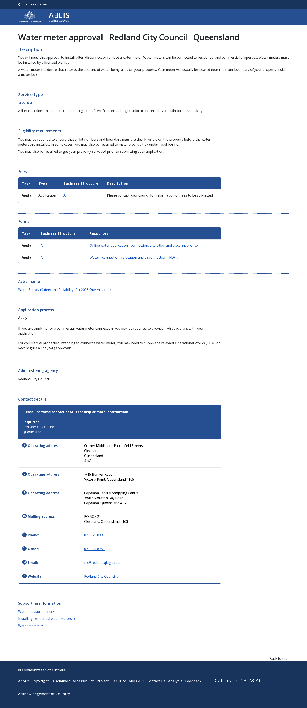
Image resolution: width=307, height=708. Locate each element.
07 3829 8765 (94, 549)
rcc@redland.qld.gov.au (102, 562)
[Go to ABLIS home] (44, 17)
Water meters (30, 625)
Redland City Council (101, 576)
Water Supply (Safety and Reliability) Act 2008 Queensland (64, 289)
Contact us (156, 681)
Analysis (175, 681)
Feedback (193, 681)
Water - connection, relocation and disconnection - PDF (134, 257)
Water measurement (36, 611)
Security (119, 681)
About (23, 681)
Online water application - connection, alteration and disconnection (144, 245)
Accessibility (83, 681)
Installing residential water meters (46, 618)
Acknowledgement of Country (44, 694)
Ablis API (136, 681)
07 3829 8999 (94, 535)
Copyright (40, 681)
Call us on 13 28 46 (238, 680)
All (65, 195)
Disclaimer (61, 681)
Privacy (103, 681)
